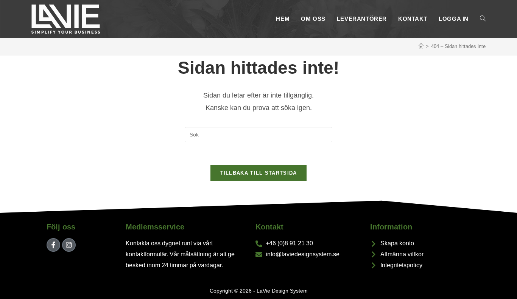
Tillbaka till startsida (258, 173)
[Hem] (421, 46)
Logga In (454, 18)
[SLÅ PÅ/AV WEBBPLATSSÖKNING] (482, 19)
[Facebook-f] (53, 245)
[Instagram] (69, 245)
